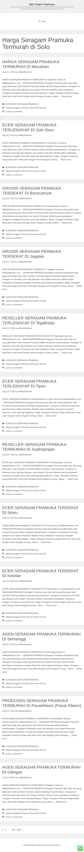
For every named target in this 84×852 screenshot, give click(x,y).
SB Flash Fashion (42, 4)
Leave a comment (13, 111)
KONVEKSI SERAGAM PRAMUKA (21, 104)
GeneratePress (55, 845)
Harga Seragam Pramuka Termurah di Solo (25, 108)
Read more (67, 96)
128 (13, 830)
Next (20, 830)
